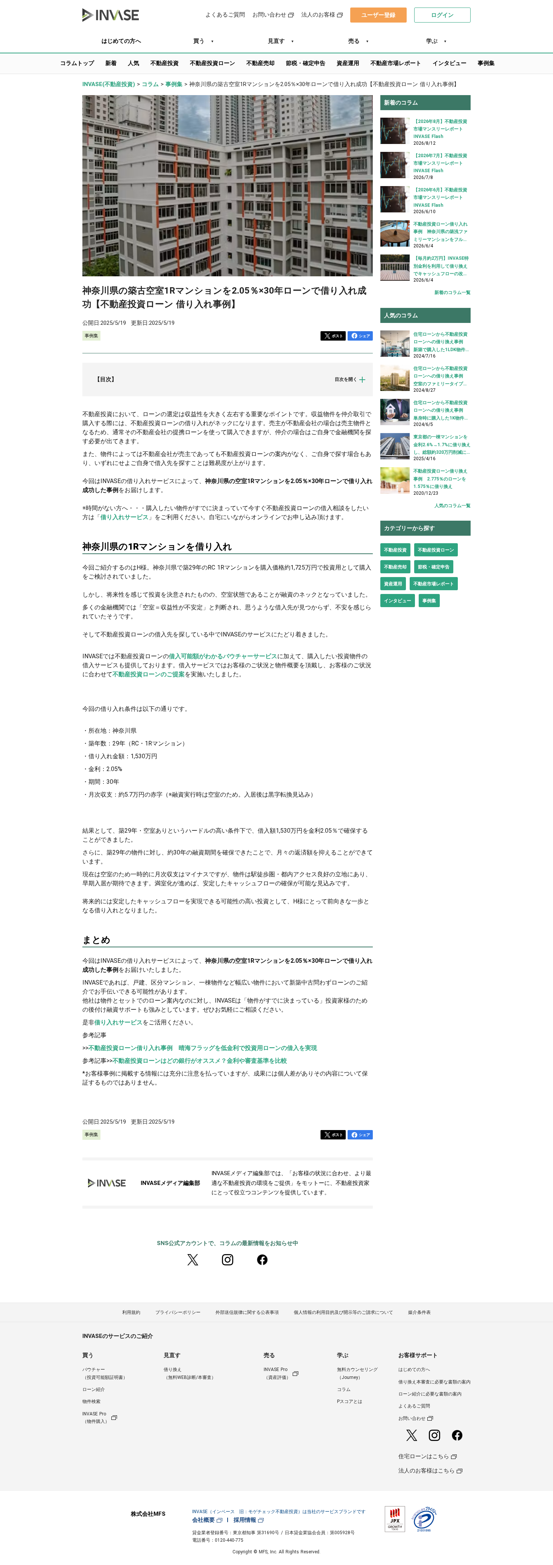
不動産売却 (395, 567)
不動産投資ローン (436, 550)
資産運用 (393, 583)
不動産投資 (395, 550)
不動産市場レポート (433, 583)
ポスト (337, 336)
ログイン (442, 15)
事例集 (429, 600)
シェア (364, 336)
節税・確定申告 (434, 567)
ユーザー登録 (378, 15)
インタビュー (397, 600)
